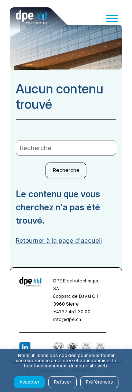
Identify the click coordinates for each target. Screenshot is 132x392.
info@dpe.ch (67, 319)
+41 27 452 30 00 (72, 311)
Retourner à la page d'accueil (59, 240)
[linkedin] (24, 347)
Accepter (29, 382)
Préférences (99, 382)
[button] (112, 18)
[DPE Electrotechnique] (31, 18)
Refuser (62, 382)
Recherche (66, 170)
